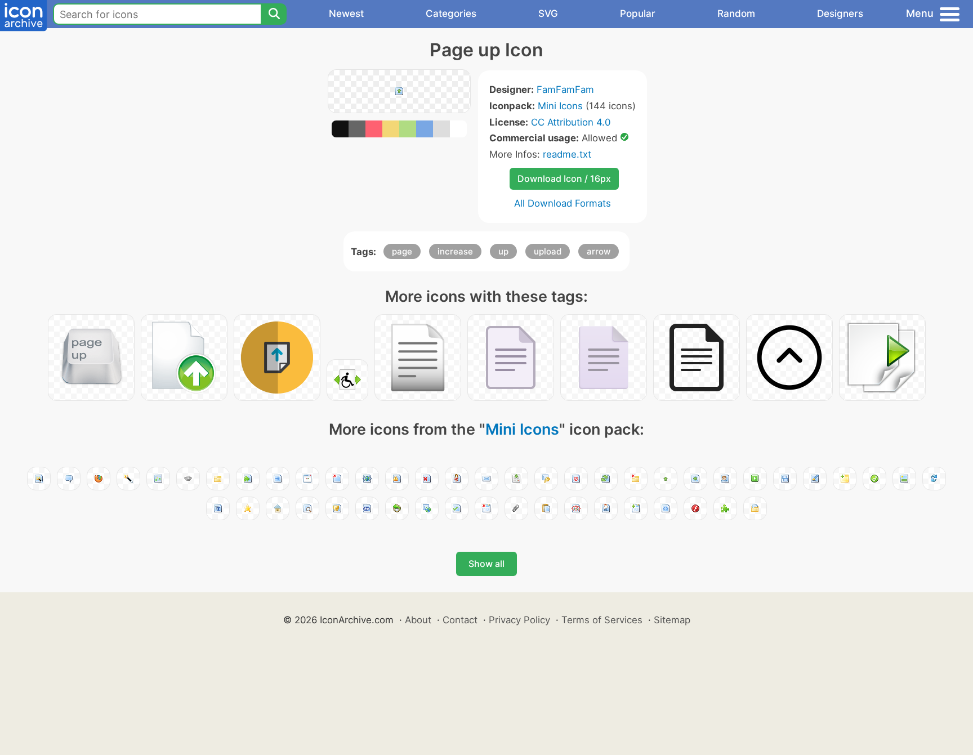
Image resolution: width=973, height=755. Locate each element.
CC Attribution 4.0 (570, 122)
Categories (451, 13)
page (402, 251)
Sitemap (672, 620)
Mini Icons (560, 105)
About (418, 620)
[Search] (274, 14)
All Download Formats (562, 203)
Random (736, 13)
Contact (460, 620)
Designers (840, 13)
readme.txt (567, 154)
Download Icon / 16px (564, 178)
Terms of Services (601, 620)
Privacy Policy (519, 620)
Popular (637, 13)
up (503, 251)
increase (455, 251)
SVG (548, 13)
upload (547, 251)
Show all (486, 563)
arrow (598, 251)
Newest (346, 13)
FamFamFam (565, 89)
